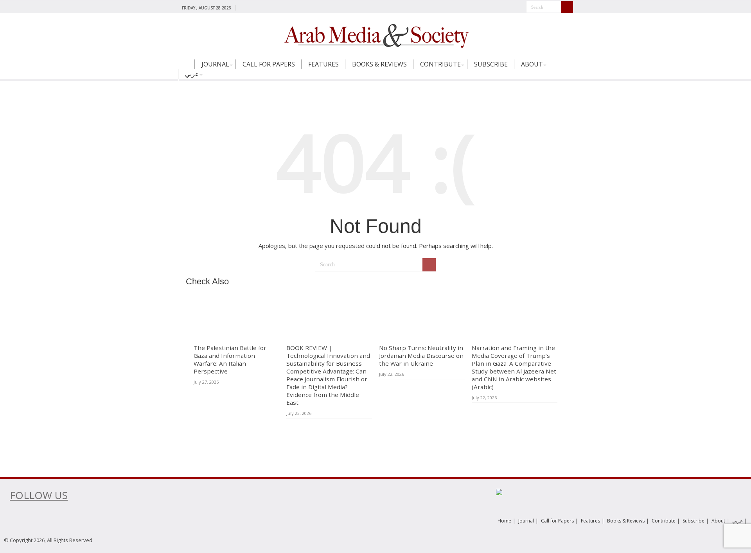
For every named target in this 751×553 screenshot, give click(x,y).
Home (186, 67)
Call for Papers (269, 64)
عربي (192, 74)
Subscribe (491, 64)
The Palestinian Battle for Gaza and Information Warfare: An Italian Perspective (230, 359)
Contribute (440, 64)
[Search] (567, 7)
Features (323, 64)
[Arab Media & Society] (375, 34)
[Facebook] (243, 7)
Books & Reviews (379, 64)
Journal (215, 64)
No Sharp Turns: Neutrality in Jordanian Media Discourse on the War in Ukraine (421, 355)
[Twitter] (250, 7)
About (532, 64)
